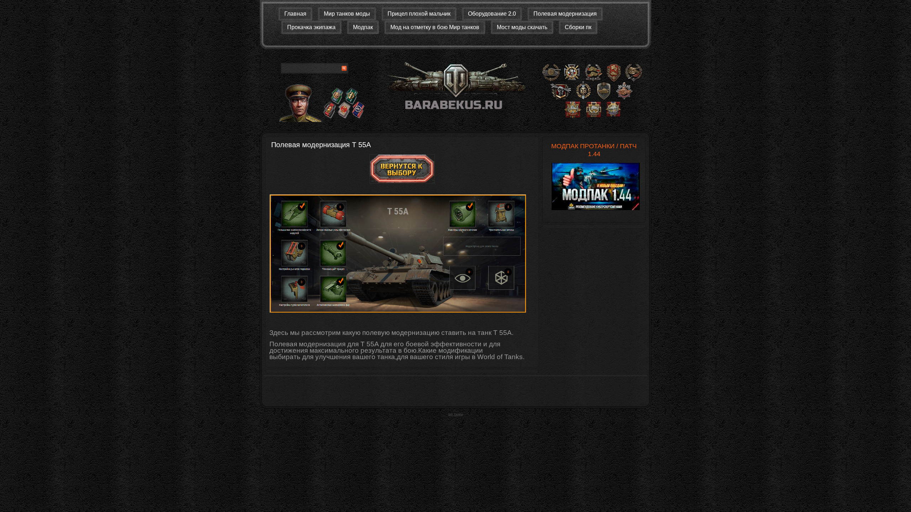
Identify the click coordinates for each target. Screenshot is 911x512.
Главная (295, 14)
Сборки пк (578, 27)
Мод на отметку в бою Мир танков (434, 27)
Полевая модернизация (565, 14)
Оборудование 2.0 (492, 14)
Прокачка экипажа (311, 27)
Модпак (363, 27)
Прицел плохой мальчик (419, 14)
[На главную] (455, 88)
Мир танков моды (347, 14)
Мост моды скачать (522, 27)
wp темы (455, 414)
